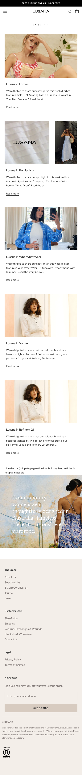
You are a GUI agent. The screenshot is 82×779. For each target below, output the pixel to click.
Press (8, 598)
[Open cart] (77, 11)
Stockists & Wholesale (18, 634)
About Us (10, 577)
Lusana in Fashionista (20, 170)
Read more (12, 107)
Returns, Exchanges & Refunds (23, 629)
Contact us (11, 639)
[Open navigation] (5, 11)
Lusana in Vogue (17, 343)
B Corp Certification (16, 587)
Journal (9, 593)
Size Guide (11, 618)
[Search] (70, 11)
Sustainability (12, 582)
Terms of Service (15, 665)
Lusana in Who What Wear (23, 257)
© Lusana (7, 722)
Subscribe (41, 708)
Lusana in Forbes (17, 84)
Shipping (10, 623)
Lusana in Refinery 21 (20, 429)
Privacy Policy (13, 659)
